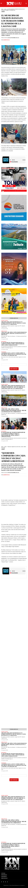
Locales (5, 9)
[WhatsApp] (18, 42)
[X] (12, 42)
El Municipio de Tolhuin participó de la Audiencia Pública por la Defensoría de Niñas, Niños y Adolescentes (12, 344)
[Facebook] (9, 42)
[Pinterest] (15, 42)
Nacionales (3, 351)
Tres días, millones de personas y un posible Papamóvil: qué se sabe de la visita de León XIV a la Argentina (13, 323)
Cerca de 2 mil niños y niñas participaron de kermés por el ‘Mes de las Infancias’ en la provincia (14, 333)
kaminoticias (6, 39)
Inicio (2, 9)
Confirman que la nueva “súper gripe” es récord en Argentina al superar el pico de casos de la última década (13, 354)
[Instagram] (3, 882)
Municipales (3, 341)
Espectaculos (4, 331)
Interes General (4, 320)
